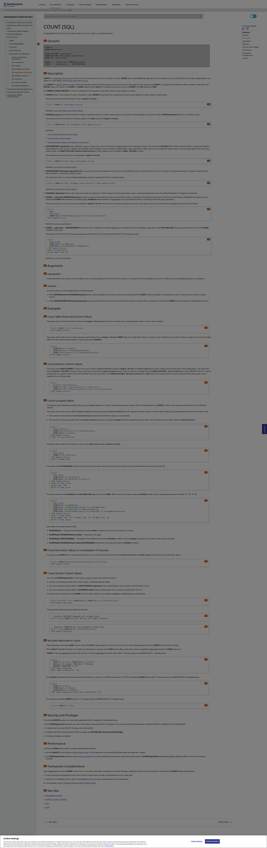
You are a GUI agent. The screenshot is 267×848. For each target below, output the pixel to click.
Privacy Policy (109, 846)
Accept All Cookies (212, 841)
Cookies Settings (196, 841)
